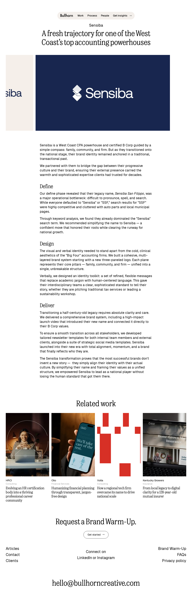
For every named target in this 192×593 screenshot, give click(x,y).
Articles (12, 549)
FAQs (181, 555)
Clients (12, 561)
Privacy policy (174, 561)
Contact (13, 555)
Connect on (96, 552)
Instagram (106, 558)
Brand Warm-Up (172, 549)
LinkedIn (84, 558)
